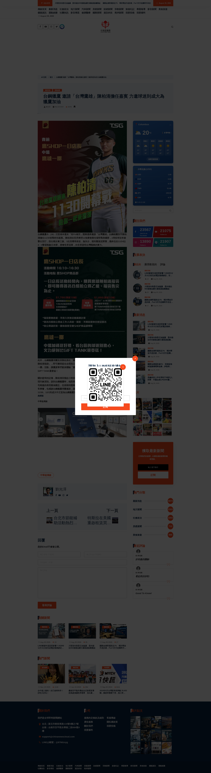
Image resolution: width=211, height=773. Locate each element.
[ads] (105, 384)
